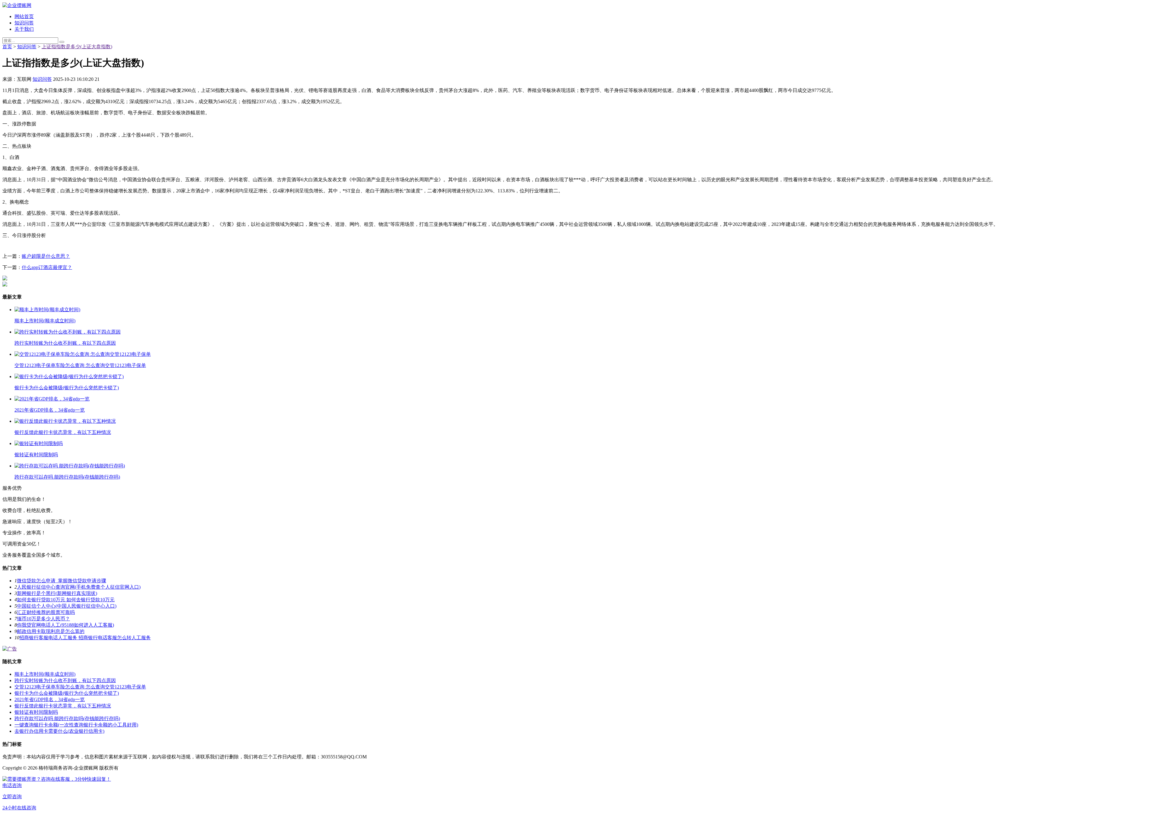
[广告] (9, 648)
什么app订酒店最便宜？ (47, 267)
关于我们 (24, 29)
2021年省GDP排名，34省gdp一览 (49, 699)
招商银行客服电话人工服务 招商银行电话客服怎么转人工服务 (85, 637)
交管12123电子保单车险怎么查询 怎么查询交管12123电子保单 (80, 686)
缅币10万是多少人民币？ (43, 618)
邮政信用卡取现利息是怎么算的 (50, 631)
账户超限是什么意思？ (46, 256)
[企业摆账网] (16, 5)
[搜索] (61, 42)
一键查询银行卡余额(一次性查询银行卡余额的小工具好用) (76, 724)
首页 (7, 46)
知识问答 (24, 22)
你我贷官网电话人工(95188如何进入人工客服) (65, 625)
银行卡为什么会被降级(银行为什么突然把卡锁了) (66, 693)
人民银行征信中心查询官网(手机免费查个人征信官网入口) (79, 587)
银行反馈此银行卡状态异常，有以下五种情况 (62, 705)
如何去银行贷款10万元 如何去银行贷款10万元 (66, 599)
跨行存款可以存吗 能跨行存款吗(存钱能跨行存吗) (67, 718)
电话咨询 (12, 785)
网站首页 (24, 16)
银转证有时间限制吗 (36, 712)
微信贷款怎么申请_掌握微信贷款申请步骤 (61, 580)
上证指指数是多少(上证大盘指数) (77, 46)
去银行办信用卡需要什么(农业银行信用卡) (59, 731)
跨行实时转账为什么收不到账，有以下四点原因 (65, 680)
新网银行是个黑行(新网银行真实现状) (57, 593)
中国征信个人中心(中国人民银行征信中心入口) (66, 606)
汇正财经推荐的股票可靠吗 (46, 612)
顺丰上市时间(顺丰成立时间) (44, 674)
